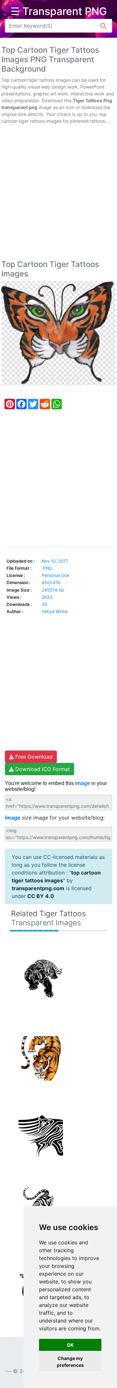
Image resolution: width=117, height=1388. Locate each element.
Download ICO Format (42, 769)
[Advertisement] (58, 193)
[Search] (103, 26)
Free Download (33, 756)
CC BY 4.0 (40, 896)
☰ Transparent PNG (58, 11)
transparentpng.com (38, 888)
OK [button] (70, 1345)
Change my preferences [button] (70, 1361)
